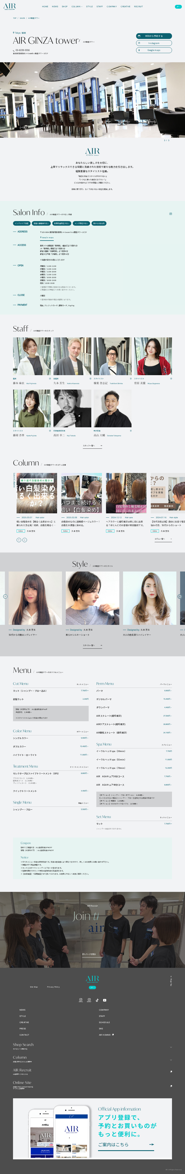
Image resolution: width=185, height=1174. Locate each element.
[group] (37, 503)
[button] (19, 540)
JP (178, 7)
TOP (14, 18)
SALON (22, 18)
